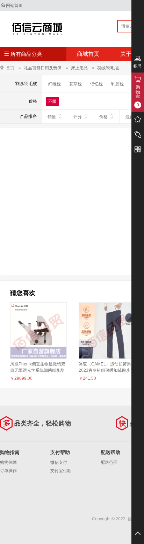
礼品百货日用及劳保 (43, 68)
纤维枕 (54, 84)
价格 (103, 116)
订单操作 (8, 470)
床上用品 (79, 68)
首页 (10, 68)
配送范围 (109, 462)
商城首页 (88, 54)
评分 (77, 116)
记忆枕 (96, 84)
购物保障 (8, 462)
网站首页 (14, 5)
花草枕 (75, 84)
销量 (52, 116)
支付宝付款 (60, 470)
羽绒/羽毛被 (108, 68)
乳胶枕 (117, 84)
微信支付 (58, 462)
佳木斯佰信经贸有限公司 (37, 28)
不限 (52, 101)
